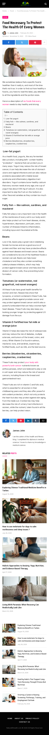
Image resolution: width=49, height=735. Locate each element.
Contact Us (24, 722)
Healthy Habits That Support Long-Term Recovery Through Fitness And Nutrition (32, 682)
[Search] (45, 4)
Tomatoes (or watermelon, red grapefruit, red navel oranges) (25, 131)
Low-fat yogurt (11, 119)
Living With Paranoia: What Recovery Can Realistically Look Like (20, 606)
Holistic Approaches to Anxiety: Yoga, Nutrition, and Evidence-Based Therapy (23, 567)
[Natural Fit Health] (25, 4)
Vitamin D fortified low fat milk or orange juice (22, 136)
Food (5, 17)
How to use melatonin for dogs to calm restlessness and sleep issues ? (19, 528)
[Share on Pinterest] (35, 42)
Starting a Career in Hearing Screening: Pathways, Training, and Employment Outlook (31, 697)
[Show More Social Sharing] (44, 42)
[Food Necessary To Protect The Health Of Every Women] (24, 62)
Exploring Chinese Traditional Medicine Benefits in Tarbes (24, 489)
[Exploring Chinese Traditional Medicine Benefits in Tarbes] (24, 471)
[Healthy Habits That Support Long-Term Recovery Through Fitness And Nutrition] (8, 682)
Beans (8, 127)
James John (14, 33)
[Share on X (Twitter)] (22, 42)
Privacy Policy (32, 718)
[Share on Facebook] (8, 42)
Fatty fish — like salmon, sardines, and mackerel (22, 123)
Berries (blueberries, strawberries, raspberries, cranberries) (20, 142)
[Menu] (3, 4)
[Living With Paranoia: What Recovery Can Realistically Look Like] (24, 588)
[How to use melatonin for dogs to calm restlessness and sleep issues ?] (24, 510)
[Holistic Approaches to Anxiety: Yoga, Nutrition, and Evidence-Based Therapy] (24, 549)
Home (9, 718)
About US (19, 718)
